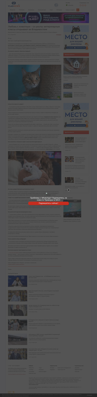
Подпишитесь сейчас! (48, 203)
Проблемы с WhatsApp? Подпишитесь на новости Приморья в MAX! (48, 199)
